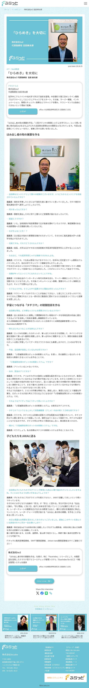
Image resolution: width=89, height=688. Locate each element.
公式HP (23, 111)
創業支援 (47, 659)
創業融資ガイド (71, 659)
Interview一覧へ (44, 581)
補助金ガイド (70, 668)
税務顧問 (47, 662)
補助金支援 (48, 653)
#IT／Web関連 (13, 69)
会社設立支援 (49, 656)
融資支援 (47, 650)
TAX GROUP (70, 653)
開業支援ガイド (71, 665)
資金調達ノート (71, 662)
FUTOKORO (70, 670)
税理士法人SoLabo (73, 650)
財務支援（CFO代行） (52, 665)
